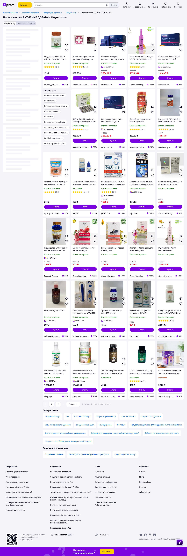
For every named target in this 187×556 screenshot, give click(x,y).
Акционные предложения (17, 482)
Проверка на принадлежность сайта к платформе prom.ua (22, 503)
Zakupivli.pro (144, 492)
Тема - (60, 535)
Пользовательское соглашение (63, 505)
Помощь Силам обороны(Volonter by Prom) (105, 503)
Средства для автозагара (125, 454)
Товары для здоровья (52, 12)
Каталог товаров (10, 12)
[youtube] (140, 534)
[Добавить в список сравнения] (66, 45)
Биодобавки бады (52, 416)
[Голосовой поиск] (107, 5)
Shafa (141, 477)
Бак (67, 416)
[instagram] (150, 534)
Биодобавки (71, 12)
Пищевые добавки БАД (106, 416)
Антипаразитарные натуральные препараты (89, 454)
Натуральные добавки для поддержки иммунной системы (156, 425)
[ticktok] (154, 534)
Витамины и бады (82, 416)
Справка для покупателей (17, 472)
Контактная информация (106, 482)
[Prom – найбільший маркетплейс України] (8, 5)
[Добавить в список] (66, 50)
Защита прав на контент (106, 487)
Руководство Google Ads (60, 528)
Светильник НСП (128, 416)
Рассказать (107, 551)
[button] (56, 78)
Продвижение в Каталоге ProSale (64, 487)
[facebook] (145, 534)
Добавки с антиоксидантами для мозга (162, 433)
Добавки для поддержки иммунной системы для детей (115, 433)
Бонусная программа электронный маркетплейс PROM (65, 521)
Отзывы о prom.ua (103, 497)
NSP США (121, 425)
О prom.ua (99, 472)
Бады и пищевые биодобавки (58, 425)
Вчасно (142, 487)
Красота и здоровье (30, 12)
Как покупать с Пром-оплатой (19, 492)
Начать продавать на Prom (62, 482)
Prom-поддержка (13, 477)
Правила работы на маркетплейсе (65, 515)
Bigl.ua (142, 472)
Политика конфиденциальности (64, 510)
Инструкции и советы (15, 510)
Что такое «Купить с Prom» (17, 487)
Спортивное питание (54, 454)
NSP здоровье (105, 425)
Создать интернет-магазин (62, 477)
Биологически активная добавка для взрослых (65, 433)
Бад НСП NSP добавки (151, 416)
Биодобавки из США (85, 425)
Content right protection (105, 492)
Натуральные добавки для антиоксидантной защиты (68, 441)
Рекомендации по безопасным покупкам (23, 497)
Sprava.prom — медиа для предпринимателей (70, 492)
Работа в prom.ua (102, 477)
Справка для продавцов (60, 472)
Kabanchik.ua (145, 482)
